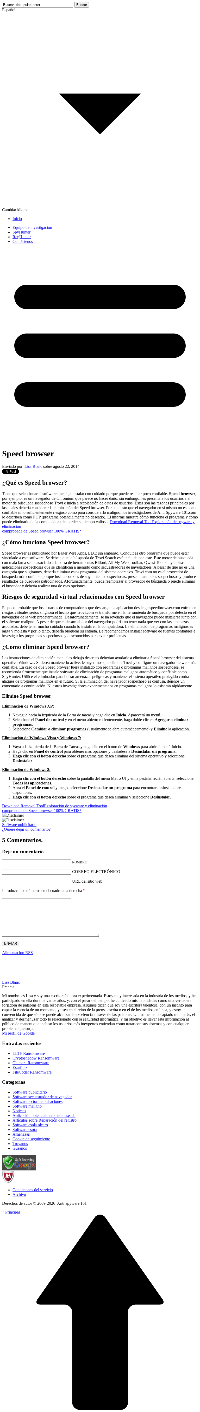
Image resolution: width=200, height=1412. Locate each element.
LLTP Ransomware (28, 1053)
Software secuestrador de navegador (42, 1097)
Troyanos (20, 1143)
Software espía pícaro (30, 1125)
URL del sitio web (87, 881)
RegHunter (21, 237)
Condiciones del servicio (32, 1190)
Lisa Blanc (33, 466)
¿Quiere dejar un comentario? (26, 829)
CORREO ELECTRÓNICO (96, 871)
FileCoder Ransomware (32, 1072)
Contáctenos (22, 241)
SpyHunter (21, 232)
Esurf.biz (19, 1067)
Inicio (17, 218)
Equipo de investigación (32, 227)
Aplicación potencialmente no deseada (44, 1115)
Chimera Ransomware (30, 1063)
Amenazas (21, 1134)
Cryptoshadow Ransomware (35, 1058)
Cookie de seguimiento (31, 1139)
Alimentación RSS (17, 952)
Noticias (19, 1111)
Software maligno (27, 1106)
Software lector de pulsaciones (37, 1101)
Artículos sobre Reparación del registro (44, 1120)
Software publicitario (19, 824)
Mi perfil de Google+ (19, 1033)
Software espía (24, 1129)
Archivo (19, 1194)
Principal (12, 1212)
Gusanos (19, 1148)
